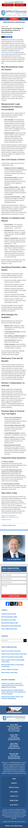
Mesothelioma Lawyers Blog (14, 13)
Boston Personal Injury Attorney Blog (12, 657)
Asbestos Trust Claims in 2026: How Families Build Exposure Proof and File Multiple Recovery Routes (12, 685)
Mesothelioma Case (8, 620)
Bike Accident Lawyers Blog (9, 672)
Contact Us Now (14, 596)
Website (14, 783)
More (23, 18)
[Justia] (16, 604)
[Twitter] (12, 604)
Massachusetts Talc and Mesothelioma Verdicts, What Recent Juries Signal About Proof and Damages (13, 692)
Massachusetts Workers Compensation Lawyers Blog (12, 665)
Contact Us (14, 796)
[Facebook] (8, 604)
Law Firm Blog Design (13, 825)
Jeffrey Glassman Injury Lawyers (18, 821)
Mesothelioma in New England (11, 626)
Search (25, 640)
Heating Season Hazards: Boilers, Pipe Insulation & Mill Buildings (12, 697)
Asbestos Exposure (8, 614)
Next (14, 525)
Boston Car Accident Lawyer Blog (11, 651)
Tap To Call (8, 5)
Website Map (14, 800)
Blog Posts (14, 805)
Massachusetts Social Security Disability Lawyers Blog (12, 660)
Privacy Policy (14, 787)
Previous (4, 525)
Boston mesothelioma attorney (11, 517)
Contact (14, 18)
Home (4, 18)
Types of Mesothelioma (9, 629)
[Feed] (20, 604)
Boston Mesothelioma (11, 515)
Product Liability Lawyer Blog (9, 669)
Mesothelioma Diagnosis (9, 623)
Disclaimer (14, 791)
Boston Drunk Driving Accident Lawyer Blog (14, 654)
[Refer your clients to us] (14, 710)
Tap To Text (20, 5)
